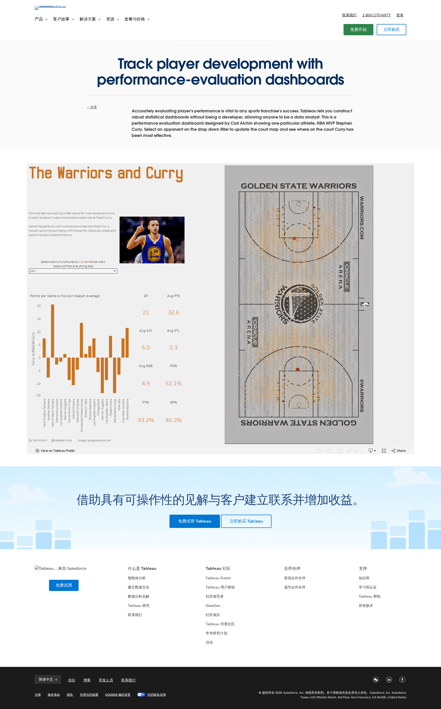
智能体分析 (137, 578)
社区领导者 (215, 596)
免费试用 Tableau (194, 521)
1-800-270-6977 (376, 15)
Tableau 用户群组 (220, 587)
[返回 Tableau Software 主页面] (56, 5)
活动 (209, 642)
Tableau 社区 (218, 568)
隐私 (70, 694)
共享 (93, 107)
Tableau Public (218, 578)
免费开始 (358, 29)
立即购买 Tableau (246, 521)
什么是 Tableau (142, 568)
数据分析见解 (138, 596)
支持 (363, 568)
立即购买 (391, 29)
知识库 (364, 578)
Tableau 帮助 (370, 596)
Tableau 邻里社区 (220, 624)
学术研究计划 (216, 633)
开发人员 (106, 680)
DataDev (213, 605)
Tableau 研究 (139, 605)
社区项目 (213, 614)
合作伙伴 (292, 568)
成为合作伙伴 (294, 587)
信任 (71, 680)
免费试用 (64, 585)
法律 (38, 694)
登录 (399, 15)
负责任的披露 (89, 694)
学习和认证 (368, 587)
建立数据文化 (138, 587)
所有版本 (366, 605)
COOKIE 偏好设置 (117, 694)
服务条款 (54, 694)
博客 (87, 680)
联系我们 (349, 15)
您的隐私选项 (156, 694)
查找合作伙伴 (294, 578)
